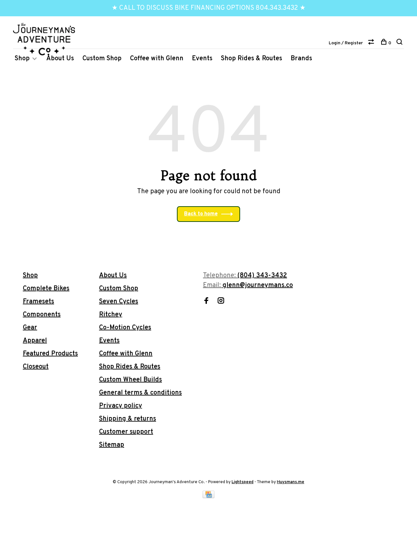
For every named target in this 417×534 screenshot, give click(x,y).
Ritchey (110, 314)
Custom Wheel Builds (130, 380)
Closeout (36, 367)
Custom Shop (102, 58)
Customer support (126, 432)
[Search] (400, 43)
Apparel (35, 341)
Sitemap (111, 445)
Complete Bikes (46, 288)
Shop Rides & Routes (251, 58)
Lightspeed (242, 482)
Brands (301, 58)
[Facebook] (206, 301)
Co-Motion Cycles (125, 328)
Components (42, 314)
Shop (22, 58)
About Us (60, 58)
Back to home (201, 214)
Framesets (38, 301)
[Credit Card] (208, 496)
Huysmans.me (290, 482)
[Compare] (372, 43)
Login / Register (346, 43)
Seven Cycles (118, 301)
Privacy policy (120, 406)
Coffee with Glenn (156, 58)
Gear (30, 328)
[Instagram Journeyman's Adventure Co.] (221, 301)
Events (202, 58)
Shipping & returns (127, 419)
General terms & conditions (140, 393)
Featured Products (50, 354)
